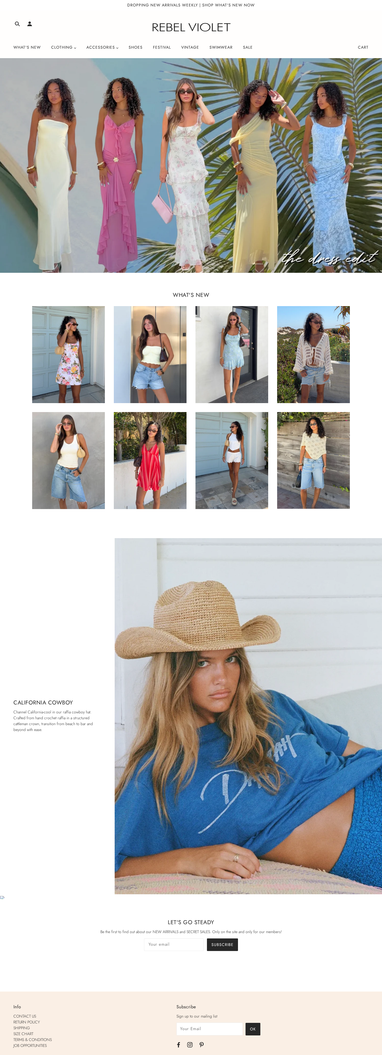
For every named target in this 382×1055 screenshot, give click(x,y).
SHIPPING (21, 1028)
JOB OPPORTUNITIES (30, 1045)
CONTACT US (24, 1016)
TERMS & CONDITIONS (32, 1039)
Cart (363, 47)
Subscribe (222, 944)
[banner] (191, 27)
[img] (17, 24)
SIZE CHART (23, 1034)
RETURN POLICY (26, 1022)
